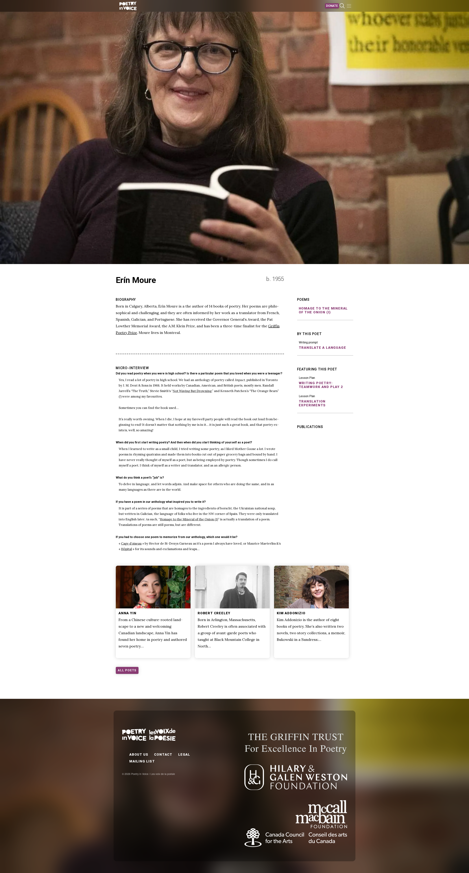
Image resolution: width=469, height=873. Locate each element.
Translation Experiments (312, 403)
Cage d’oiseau (131, 543)
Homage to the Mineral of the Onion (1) (189, 519)
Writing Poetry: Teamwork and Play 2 (321, 385)
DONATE (332, 6)
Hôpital (126, 549)
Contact (163, 754)
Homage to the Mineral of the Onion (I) (323, 310)
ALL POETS (127, 670)
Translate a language (322, 347)
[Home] (128, 5)
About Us (138, 754)
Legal (184, 754)
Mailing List (142, 761)
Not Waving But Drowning (192, 391)
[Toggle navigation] (349, 5)
